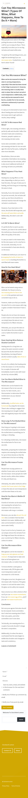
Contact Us (7, 750)
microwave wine (6, 60)
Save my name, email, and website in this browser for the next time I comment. (14, 687)
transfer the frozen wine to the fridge (13, 486)
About (18, 750)
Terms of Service (15, 786)
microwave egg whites (15, 597)
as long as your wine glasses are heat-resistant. (12, 554)
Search (21, 719)
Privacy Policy (5, 786)
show (11, 68)
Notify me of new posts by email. (13, 702)
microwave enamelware (18, 594)
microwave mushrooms (14, 600)
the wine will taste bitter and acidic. (12, 213)
